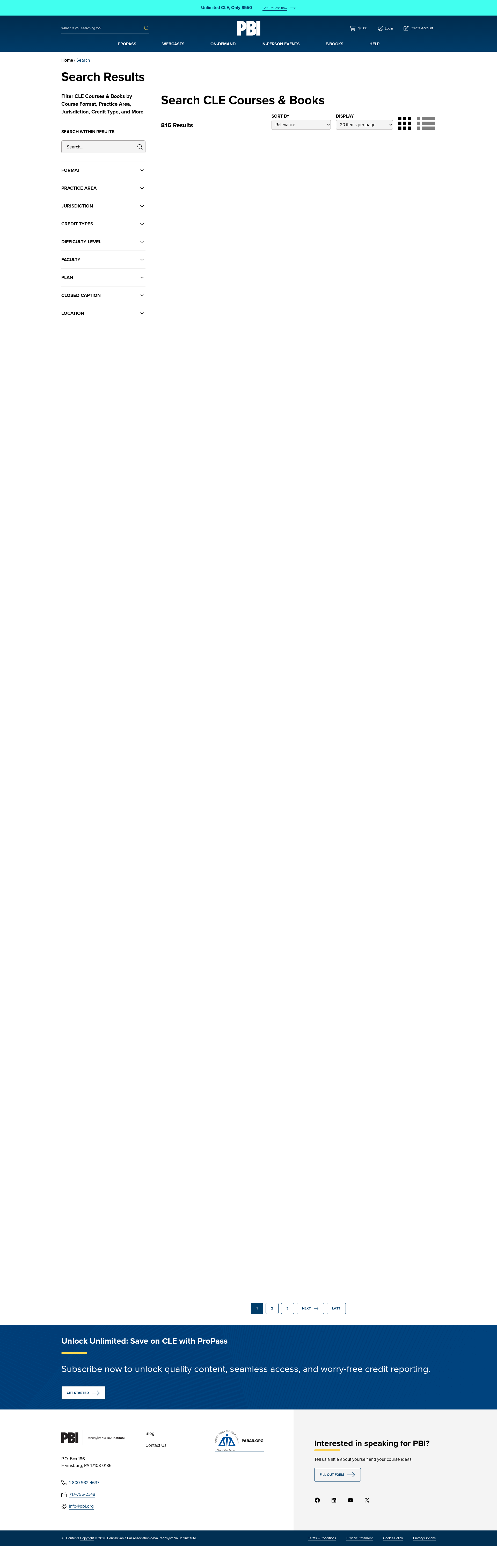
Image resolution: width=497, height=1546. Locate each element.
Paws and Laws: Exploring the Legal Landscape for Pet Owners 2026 (205, 834)
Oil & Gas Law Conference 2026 (293, 831)
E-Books (334, 44)
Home (67, 60)
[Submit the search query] (140, 146)
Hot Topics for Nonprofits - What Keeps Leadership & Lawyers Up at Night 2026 (201, 324)
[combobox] (102, 28)
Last (336, 1308)
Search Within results (87, 131)
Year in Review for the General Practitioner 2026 (293, 161)
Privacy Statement (359, 1538)
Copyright (87, 1538)
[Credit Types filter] (103, 224)
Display (345, 116)
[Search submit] (146, 28)
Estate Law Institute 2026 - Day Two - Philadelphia (386, 831)
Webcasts (173, 44)
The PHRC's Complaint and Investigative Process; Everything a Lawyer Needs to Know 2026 (298, 668)
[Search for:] (102, 28)
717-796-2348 (82, 1494)
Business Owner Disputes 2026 (292, 321)
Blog (150, 1433)
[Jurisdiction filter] (103, 206)
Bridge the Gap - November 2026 (202, 661)
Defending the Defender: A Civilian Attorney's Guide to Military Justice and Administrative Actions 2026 (389, 497)
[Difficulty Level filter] (103, 242)
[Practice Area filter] (103, 188)
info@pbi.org (81, 1506)
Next (306, 1308)
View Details (199, 282)
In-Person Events (280, 44)
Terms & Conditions (322, 1538)
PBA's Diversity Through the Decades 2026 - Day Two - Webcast (295, 1150)
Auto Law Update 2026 (381, 987)
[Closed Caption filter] (103, 295)
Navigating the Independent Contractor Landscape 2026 (203, 161)
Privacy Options (424, 1538)
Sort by (280, 116)
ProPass (127, 44)
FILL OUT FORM (332, 1474)
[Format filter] (103, 170)
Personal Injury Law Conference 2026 (191, 1146)
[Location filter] (103, 313)
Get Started (78, 1392)
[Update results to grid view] (404, 123)
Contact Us (155, 1445)
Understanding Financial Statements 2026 (383, 321)
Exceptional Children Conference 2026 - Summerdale (285, 993)
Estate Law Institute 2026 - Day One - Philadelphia (201, 990)
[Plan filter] (103, 277)
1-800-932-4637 (84, 1482)
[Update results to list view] (426, 123)
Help (374, 44)
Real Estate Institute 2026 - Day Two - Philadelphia (201, 490)
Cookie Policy (393, 1538)
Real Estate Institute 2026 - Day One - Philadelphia (294, 490)
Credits (174, 261)
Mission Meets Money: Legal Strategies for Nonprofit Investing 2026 (389, 664)
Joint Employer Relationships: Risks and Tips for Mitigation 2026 (390, 164)
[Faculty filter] (103, 259)
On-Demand (223, 44)
